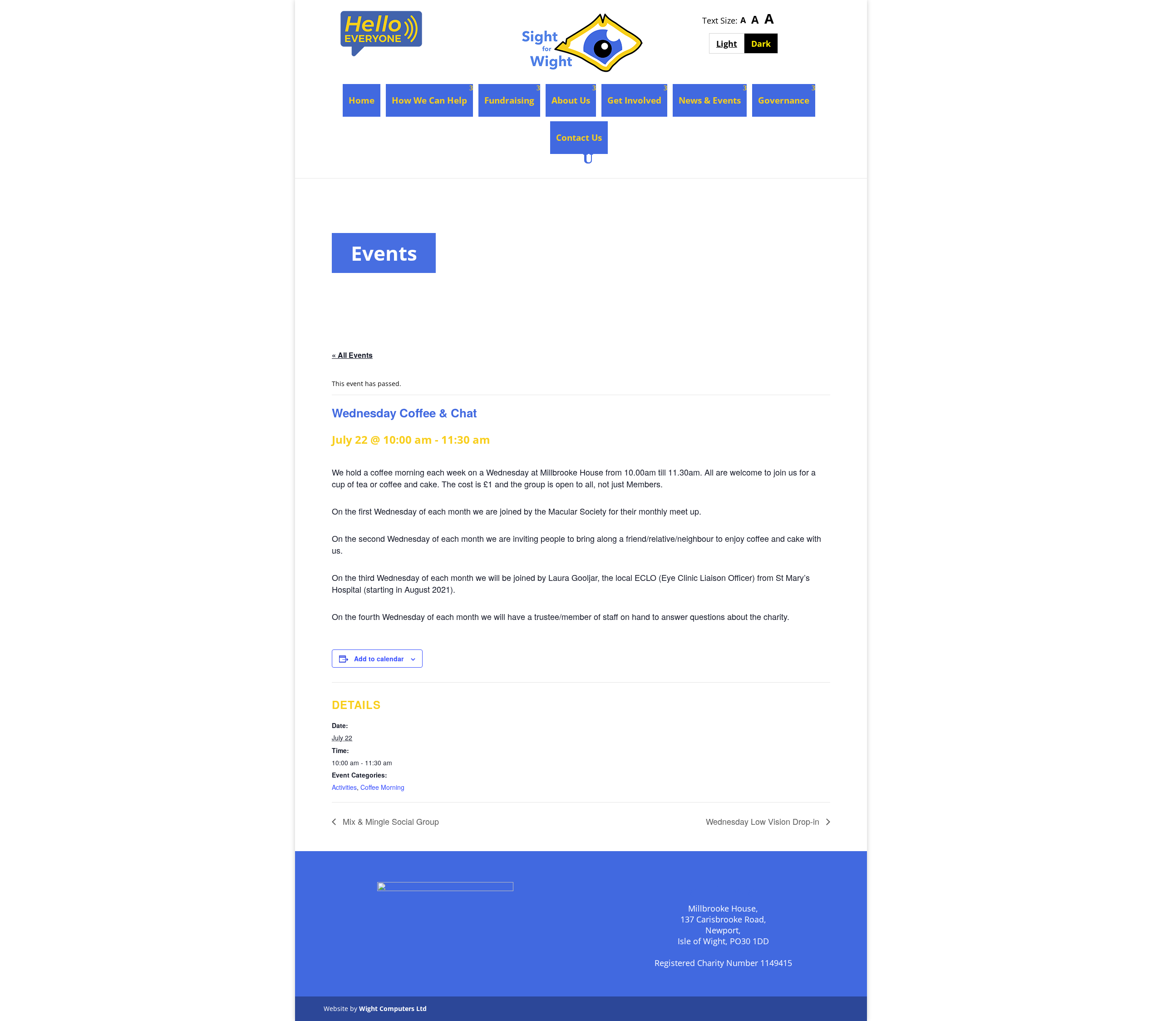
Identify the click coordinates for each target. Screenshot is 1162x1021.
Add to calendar (379, 658)
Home (361, 100)
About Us (570, 100)
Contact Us (579, 138)
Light (730, 43)
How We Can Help (429, 100)
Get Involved (634, 100)
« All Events (352, 355)
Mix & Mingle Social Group (389, 821)
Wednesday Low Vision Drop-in (764, 821)
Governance (783, 100)
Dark (764, 43)
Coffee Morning (382, 787)
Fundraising (509, 100)
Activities (344, 787)
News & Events (710, 100)
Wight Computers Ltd (393, 1008)
